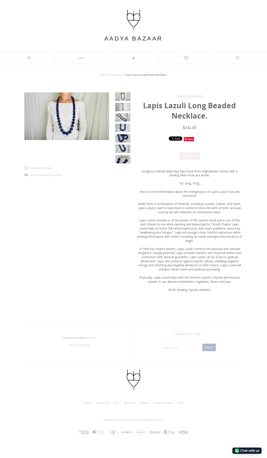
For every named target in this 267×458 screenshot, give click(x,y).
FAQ (116, 403)
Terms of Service (163, 403)
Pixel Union (131, 420)
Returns (144, 403)
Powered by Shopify (151, 420)
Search (88, 403)
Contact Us (102, 403)
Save (190, 139)
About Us (129, 403)
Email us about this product (43, 175)
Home (103, 75)
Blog (180, 403)
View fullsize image (38, 168)
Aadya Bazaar (133, 38)
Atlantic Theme (112, 420)
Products (116, 75)
